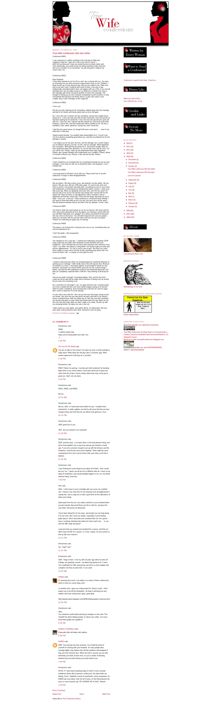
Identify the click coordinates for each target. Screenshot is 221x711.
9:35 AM (62, 623)
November (132, 163)
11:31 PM (62, 550)
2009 (128, 156)
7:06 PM (62, 480)
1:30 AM (62, 685)
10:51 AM (62, 397)
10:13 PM (62, 415)
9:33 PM (62, 379)
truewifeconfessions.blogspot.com (151, 339)
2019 (128, 143)
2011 (128, 150)
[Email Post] (77, 313)
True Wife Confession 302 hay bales (141, 172)
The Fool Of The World (66, 346)
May (130, 193)
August (131, 183)
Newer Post (57, 694)
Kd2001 (61, 641)
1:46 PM (62, 341)
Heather (61, 577)
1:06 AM (62, 662)
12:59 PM (62, 602)
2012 (128, 147)
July (130, 186)
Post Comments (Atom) (71, 699)
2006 (128, 217)
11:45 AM (62, 459)
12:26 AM (62, 571)
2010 (128, 153)
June (130, 190)
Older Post (106, 694)
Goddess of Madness (66, 629)
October (131, 166)
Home (82, 694)
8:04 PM (62, 636)
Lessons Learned (134, 176)
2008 (128, 211)
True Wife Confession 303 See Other (141, 169)
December (132, 159)
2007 (128, 214)
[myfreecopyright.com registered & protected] (141, 325)
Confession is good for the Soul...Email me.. (140, 80)
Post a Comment (59, 690)
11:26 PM (62, 433)
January (131, 206)
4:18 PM (62, 359)
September (132, 180)
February (131, 203)
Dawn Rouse (148, 332)
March (131, 200)
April (130, 196)
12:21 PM (62, 538)
